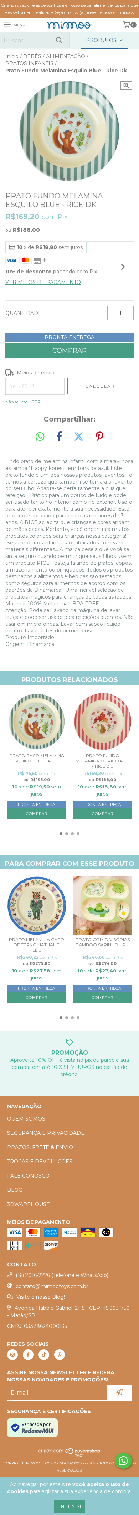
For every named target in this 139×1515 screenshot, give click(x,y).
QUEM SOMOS (26, 1119)
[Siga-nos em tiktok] (43, 1354)
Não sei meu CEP (23, 401)
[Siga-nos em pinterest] (59, 1354)
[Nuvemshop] (69, 1456)
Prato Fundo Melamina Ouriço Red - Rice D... (103, 761)
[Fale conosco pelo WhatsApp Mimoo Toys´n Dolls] (123, 1461)
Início (12, 56)
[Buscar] (59, 40)
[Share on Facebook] (59, 437)
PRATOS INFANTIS (29, 63)
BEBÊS (32, 56)
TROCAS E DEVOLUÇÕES (39, 1161)
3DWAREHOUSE (28, 1204)
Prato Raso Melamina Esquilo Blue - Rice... (36, 758)
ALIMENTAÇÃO (65, 56)
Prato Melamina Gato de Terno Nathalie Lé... (36, 945)
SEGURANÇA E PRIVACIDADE (45, 1133)
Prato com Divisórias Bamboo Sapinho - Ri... (103, 942)
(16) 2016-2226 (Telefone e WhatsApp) (62, 1275)
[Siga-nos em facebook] (28, 1354)
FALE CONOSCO (28, 1176)
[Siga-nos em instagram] (12, 1354)
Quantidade (23, 313)
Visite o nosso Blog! (40, 1297)
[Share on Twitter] (79, 437)
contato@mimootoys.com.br (52, 1286)
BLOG (14, 1190)
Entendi (69, 1506)
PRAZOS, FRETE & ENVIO (40, 1147)
